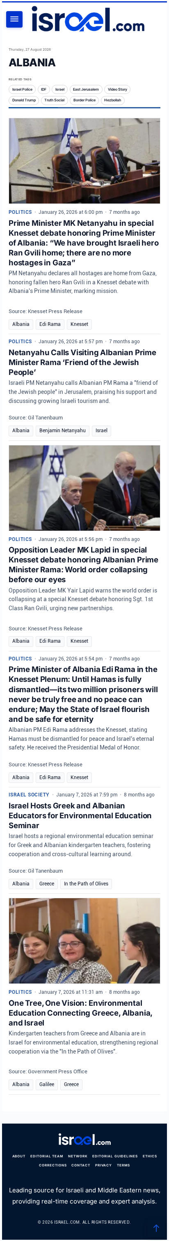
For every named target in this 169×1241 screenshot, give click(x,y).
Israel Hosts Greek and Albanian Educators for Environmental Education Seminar (80, 815)
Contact (80, 1165)
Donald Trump (24, 100)
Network (78, 1156)
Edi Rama (50, 324)
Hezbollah (112, 100)
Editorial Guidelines (115, 1156)
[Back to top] (156, 1228)
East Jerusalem (86, 89)
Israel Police (22, 89)
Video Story (117, 89)
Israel (59, 89)
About (19, 1156)
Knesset (79, 324)
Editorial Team (46, 1156)
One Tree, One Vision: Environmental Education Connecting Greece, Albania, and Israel (80, 1012)
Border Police (84, 100)
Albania (21, 324)
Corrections (53, 1165)
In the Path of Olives (86, 884)
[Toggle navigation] (14, 19)
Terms (123, 1165)
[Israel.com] (84, 1139)
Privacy (103, 1165)
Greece (46, 884)
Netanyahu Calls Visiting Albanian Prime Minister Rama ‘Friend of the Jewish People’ (82, 362)
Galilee (46, 1084)
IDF (43, 89)
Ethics (150, 1156)
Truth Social (54, 100)
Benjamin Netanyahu (62, 430)
